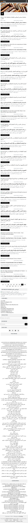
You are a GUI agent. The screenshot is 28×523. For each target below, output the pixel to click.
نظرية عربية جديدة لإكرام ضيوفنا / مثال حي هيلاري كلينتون (14, 448)
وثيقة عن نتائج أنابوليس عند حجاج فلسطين (14, 450)
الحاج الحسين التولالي (14, 382)
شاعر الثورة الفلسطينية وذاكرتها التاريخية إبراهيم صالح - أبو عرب (14, 398)
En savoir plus (5, 27)
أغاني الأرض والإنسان (14, 371)
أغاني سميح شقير (14, 372)
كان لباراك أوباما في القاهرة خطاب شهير (14, 425)
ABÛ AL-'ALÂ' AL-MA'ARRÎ (14, 459)
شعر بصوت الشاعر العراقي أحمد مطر (14, 402)
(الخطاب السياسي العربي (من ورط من (14, 384)
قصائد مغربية (14, 421)
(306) (3, 300)
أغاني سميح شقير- (14, 374)
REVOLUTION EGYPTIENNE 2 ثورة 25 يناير (14, 506)
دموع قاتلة (14, 392)
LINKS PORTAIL (14, 358)
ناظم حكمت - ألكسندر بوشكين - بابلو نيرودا (14, 446)
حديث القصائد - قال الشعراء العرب (14, 391)
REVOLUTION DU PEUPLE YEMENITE (14, 501)
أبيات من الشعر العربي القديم (14, 362)
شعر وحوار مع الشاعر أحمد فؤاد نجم (14, 405)
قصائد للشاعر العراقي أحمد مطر (14, 414)
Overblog (21, 516)
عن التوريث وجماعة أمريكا (14, 407)
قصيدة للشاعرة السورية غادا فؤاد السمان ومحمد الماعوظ (14, 424)
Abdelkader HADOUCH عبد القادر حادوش (12, 518)
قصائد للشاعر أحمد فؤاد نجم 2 (14, 412)
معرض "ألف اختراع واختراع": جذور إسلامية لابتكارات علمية (14, 440)
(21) (6, 311)
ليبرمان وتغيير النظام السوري (14, 430)
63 (16, 284)
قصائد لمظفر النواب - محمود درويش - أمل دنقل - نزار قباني (14, 417)
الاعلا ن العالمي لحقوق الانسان (14, 376)
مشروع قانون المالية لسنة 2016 (14, 438)
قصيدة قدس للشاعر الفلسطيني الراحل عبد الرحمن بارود (14, 423)
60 (8, 284)
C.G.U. (21, 520)
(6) (7, 312)
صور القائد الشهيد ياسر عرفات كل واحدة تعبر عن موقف (14, 512)
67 (7, 286)
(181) (6, 302)
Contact (11, 520)
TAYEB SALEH (14, 510)
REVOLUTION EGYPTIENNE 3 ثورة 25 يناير (14, 507)
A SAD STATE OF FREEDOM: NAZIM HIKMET (14, 457)
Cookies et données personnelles (10, 521)
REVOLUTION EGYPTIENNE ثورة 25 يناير (14, 508)
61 (11, 284)
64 (19, 284)
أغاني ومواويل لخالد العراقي (14, 375)
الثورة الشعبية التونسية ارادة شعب (14, 511)
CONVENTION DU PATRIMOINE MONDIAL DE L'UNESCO (14, 342)
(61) (3, 306)
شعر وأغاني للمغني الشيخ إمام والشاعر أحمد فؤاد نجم (14, 404)
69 (12, 286)
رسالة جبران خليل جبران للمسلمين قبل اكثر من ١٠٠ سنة (14, 454)
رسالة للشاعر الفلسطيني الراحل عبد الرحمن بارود (14, 394)
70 (15, 286)
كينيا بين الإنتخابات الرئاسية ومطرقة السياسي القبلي (14, 428)
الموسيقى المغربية (14, 387)
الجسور (14, 381)
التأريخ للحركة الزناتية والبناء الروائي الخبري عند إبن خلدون (13, 250)
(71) (3, 303)
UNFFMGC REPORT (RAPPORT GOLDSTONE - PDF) (14, 359)
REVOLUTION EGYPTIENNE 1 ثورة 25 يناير (14, 505)
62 (13, 284)
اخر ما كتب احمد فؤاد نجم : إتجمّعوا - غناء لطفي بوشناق (14, 366)
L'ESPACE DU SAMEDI (14, 499)
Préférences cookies (19, 521)
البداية (14, 379)
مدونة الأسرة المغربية (14, 434)
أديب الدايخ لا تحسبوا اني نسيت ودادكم (14, 368)
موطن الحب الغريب (14, 444)
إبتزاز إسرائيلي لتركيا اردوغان (14, 361)
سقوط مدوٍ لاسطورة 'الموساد (14, 397)
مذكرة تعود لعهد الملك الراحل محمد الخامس (14, 456)
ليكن (14, 431)
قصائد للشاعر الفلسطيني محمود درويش (14, 415)
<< (3, 284)
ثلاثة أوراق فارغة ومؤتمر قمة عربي (14, 389)
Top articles (6, 520)
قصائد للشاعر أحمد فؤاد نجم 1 (14, 411)
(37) (7, 309)
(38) (7, 308)
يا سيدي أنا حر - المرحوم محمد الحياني (14, 453)
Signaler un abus (16, 520)
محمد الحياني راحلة (14, 433)
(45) (3, 307)
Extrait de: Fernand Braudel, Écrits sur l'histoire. (11, 262)
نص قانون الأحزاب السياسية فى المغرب (14, 447)
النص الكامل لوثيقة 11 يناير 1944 (14, 460)
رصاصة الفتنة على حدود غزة (14, 395)
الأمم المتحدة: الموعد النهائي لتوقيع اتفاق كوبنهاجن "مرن (14, 378)
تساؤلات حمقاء (14, 388)
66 (25, 284)
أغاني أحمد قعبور (14, 369)
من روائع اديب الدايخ (14, 441)
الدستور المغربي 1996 (14, 385)
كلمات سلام (14, 427)
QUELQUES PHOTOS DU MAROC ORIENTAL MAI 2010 (14, 495)
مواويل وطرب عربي (14, 443)
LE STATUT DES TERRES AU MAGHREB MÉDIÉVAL (14, 494)
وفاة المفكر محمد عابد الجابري (14, 451)
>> (20, 286)
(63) (9, 304)
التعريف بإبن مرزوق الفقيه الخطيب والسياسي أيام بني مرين (13, 75)
